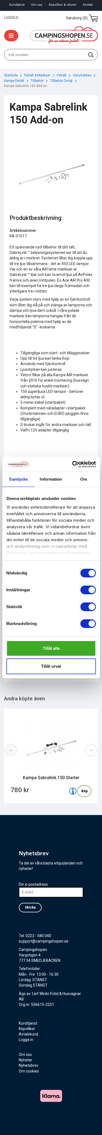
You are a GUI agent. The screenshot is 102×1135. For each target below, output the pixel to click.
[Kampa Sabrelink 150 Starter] (72, 791)
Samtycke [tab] (18, 479)
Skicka (30, 907)
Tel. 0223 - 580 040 (35, 936)
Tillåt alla (51, 648)
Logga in (11, 17)
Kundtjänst (16, 5)
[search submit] (91, 54)
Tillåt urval (51, 666)
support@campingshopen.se (43, 941)
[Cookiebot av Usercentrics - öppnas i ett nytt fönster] (73, 464)
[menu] (11, 35)
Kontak (88, 5)
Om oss (36, 5)
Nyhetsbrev (28, 1065)
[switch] (88, 590)
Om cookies (29, 1071)
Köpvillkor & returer (62, 5)
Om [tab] (83, 479)
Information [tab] (51, 479)
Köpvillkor (27, 1029)
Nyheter (25, 1060)
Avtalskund (28, 1034)
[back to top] (90, 1123)
